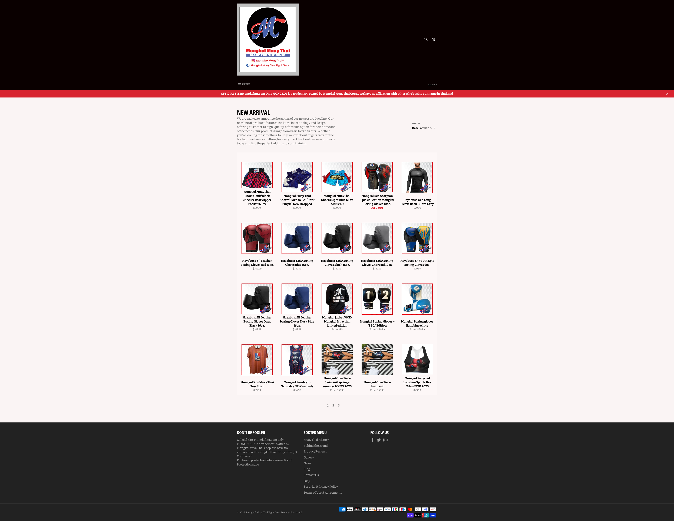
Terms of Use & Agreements (323, 492)
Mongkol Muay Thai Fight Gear (263, 512)
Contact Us (311, 475)
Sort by (416, 123)
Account (432, 84)
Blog (307, 469)
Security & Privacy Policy (321, 487)
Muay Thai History (316, 440)
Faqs (307, 481)
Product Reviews (315, 451)
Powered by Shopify (292, 512)
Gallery (309, 457)
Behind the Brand (316, 446)
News (307, 463)
